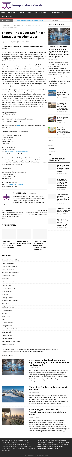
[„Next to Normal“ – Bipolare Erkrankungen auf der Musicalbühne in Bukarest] (52, 196)
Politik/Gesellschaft (7, 310)
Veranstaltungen (7, 335)
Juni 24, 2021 (62, 203)
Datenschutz (52, 151)
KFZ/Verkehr (5, 294)
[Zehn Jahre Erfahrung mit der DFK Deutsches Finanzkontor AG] (9, 234)
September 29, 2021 (10, 42)
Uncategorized (6, 332)
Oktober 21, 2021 (63, 173)
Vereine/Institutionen (8, 338)
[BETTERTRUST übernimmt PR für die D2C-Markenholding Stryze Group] (52, 221)
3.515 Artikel (32, 193)
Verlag (19, 125)
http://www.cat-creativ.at (14, 184)
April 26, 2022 (62, 189)
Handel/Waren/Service (8, 276)
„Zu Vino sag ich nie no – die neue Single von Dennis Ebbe (63, 210)
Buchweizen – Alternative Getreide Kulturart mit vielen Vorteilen (63, 130)
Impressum (51, 148)
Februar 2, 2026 (63, 97)
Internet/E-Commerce (8, 288)
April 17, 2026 (53, 59)
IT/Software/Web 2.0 (8, 291)
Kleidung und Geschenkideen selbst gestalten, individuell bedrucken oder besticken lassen (62, 183)
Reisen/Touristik (7, 316)
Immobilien (5, 279)
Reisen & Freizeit (7, 16)
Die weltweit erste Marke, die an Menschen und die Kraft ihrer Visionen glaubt (63, 168)
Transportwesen (7, 326)
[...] (58, 85)
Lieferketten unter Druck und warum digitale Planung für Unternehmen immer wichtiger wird (58, 51)
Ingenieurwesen (6, 285)
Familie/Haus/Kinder (8, 263)
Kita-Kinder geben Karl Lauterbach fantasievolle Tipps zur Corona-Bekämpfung (39, 245)
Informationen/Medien (9, 282)
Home (3, 12)
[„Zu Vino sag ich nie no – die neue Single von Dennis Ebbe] (52, 210)
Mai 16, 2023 (62, 122)
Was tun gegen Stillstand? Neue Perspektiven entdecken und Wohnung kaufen (63, 106)
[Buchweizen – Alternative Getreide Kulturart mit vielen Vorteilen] (52, 130)
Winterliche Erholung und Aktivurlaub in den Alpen (63, 93)
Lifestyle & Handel (55, 12)
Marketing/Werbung (8, 307)
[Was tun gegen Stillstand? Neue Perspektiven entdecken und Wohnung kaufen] (52, 105)
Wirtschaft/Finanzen (8, 344)
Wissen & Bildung (25, 12)
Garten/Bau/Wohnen (8, 269)
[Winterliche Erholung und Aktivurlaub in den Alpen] (52, 93)
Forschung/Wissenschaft (9, 266)
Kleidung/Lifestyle (7, 297)
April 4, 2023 (62, 134)
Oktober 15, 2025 (63, 111)
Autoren (50, 145)
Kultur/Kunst (31, 42)
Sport (3, 319)
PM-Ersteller (21, 42)
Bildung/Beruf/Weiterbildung (10, 260)
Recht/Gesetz (6, 313)
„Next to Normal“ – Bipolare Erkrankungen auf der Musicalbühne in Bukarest (63, 198)
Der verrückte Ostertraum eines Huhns (24, 243)
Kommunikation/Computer (10, 301)
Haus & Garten (40, 12)
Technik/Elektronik (7, 323)
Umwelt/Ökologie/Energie (9, 329)
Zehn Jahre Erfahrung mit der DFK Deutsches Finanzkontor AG (8, 244)
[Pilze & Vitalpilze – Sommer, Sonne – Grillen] (52, 119)
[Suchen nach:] (60, 20)
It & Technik (11, 12)
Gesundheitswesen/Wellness (10, 272)
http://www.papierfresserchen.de (17, 152)
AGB (49, 154)
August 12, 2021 (62, 213)
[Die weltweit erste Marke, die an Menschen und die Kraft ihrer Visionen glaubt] (52, 167)
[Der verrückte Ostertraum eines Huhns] (24, 234)
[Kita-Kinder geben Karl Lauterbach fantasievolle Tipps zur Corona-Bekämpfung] (40, 234)
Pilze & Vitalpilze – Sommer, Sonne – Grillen (63, 118)
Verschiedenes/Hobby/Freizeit (11, 341)
